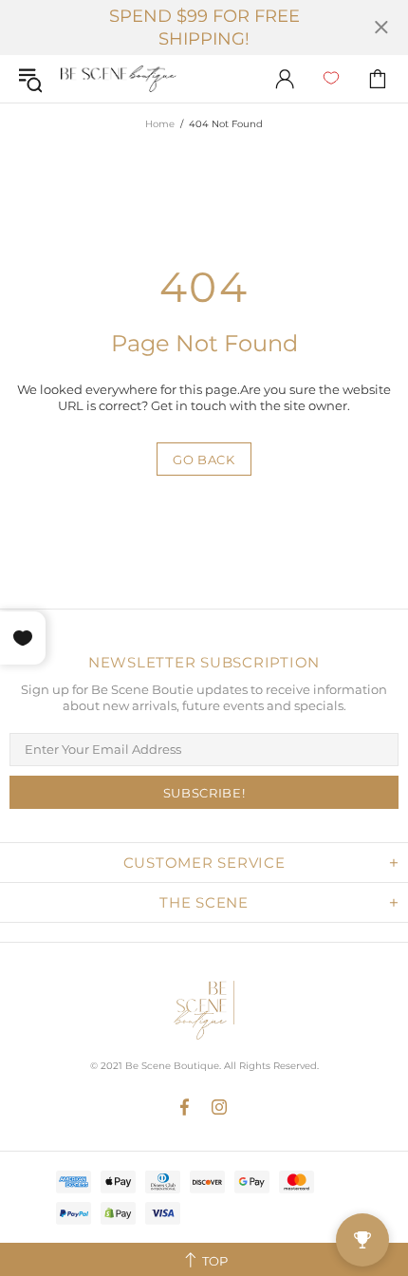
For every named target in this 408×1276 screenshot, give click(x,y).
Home (160, 124)
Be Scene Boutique (118, 79)
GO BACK (204, 459)
